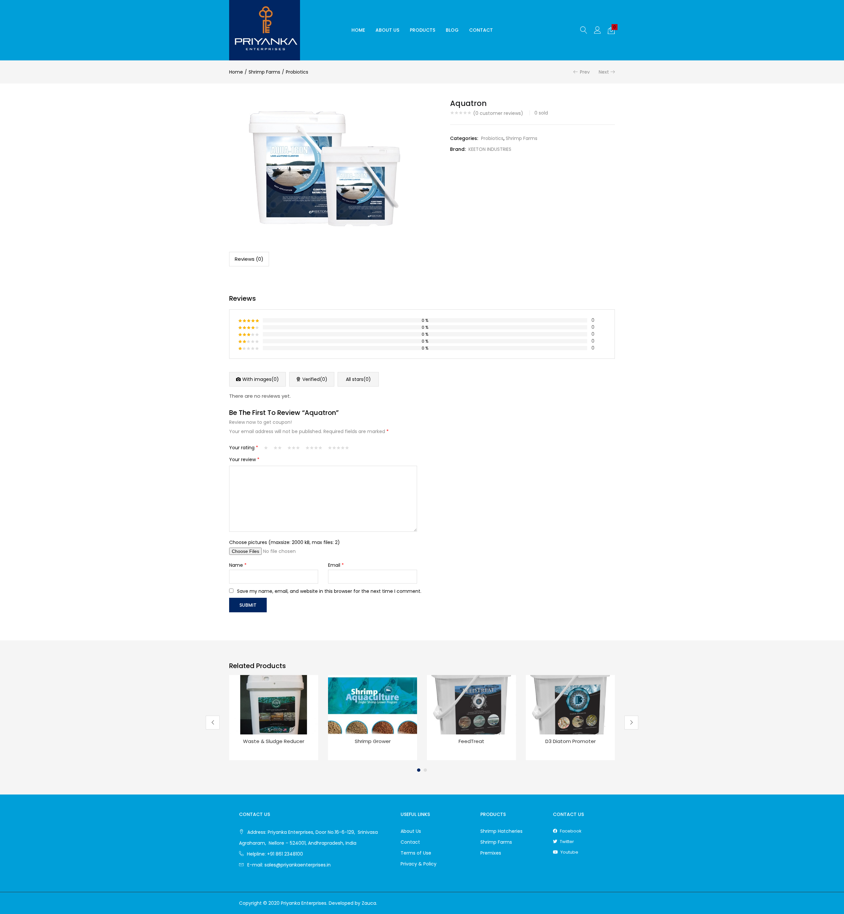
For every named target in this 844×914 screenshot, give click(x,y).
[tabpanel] (273, 717)
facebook (570, 831)
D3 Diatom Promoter (570, 741)
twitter (566, 841)
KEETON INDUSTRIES (489, 149)
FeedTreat (471, 741)
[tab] (249, 259)
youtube (568, 852)
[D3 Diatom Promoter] (570, 704)
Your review (244, 459)
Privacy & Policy (419, 864)
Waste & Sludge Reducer (273, 741)
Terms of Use (416, 853)
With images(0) (260, 379)
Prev (585, 72)
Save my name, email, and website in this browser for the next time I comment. (329, 591)
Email (336, 565)
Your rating (243, 447)
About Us (387, 30)
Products (422, 30)
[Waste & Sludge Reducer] (273, 704)
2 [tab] (425, 770)
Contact (481, 30)
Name (238, 565)
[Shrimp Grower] (372, 704)
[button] (611, 30)
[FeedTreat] (471, 704)
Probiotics (297, 72)
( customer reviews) (498, 113)
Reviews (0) (249, 258)
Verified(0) (314, 379)
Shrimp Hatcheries (501, 831)
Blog (452, 30)
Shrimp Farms (264, 72)
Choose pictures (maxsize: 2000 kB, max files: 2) (284, 542)
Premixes (490, 853)
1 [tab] (418, 770)
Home (358, 30)
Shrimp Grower (373, 741)
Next (604, 72)
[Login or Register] (597, 30)
